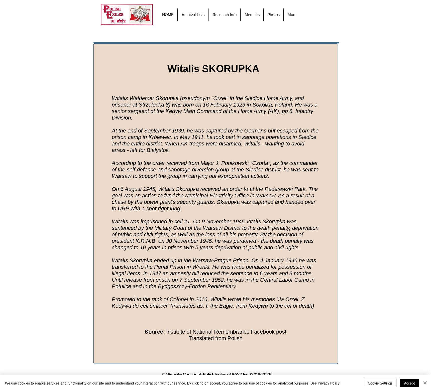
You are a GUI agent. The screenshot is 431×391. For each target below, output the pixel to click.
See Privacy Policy (325, 383)
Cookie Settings (380, 383)
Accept (409, 383)
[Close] (425, 383)
